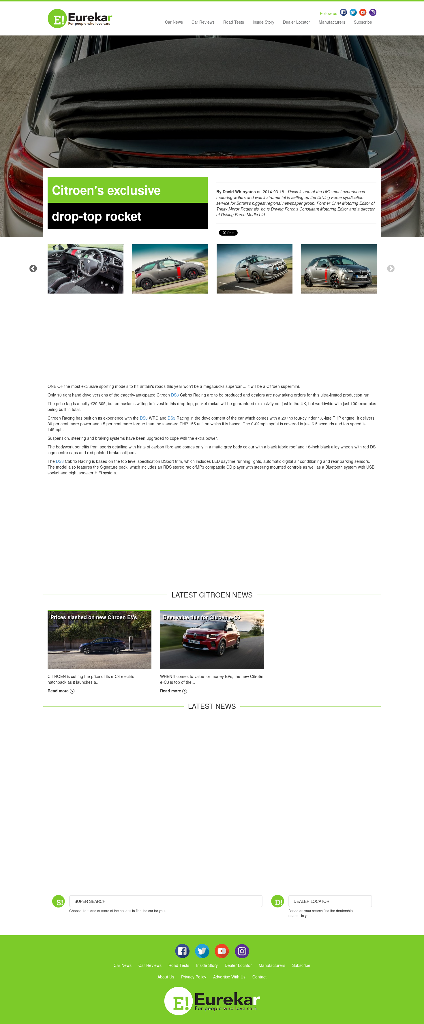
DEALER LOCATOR (311, 901)
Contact (259, 977)
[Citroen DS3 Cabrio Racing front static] (339, 269)
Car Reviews (203, 22)
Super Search (90, 901)
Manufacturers (332, 22)
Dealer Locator (296, 22)
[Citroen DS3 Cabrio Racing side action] (170, 269)
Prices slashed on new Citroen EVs (93, 617)
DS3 (175, 395)
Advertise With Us (229, 977)
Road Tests (233, 22)
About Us (165, 977)
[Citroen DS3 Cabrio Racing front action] (254, 269)
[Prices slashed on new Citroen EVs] (99, 639)
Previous (33, 268)
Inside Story (263, 22)
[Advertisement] (212, 342)
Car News (174, 22)
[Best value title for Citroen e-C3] (212, 639)
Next (391, 268)
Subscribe (363, 22)
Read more (59, 691)
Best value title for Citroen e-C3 (201, 617)
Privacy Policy (193, 977)
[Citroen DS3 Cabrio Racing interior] (85, 269)
